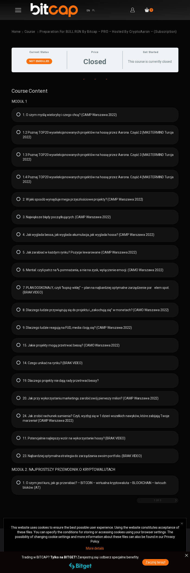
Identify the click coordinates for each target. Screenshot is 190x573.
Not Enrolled (39, 61)
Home (16, 31)
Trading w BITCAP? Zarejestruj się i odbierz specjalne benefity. (80, 557)
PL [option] (93, 10)
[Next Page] (176, 500)
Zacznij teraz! (155, 562)
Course (30, 31)
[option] (93, 10)
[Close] (186, 555)
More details (95, 548)
